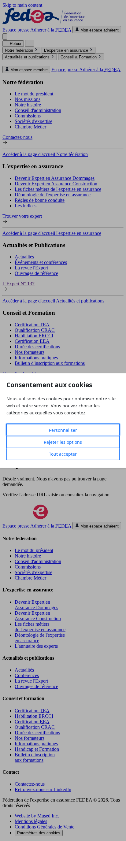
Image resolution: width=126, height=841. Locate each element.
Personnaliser (63, 430)
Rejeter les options (63, 442)
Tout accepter (63, 454)
